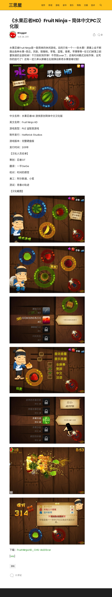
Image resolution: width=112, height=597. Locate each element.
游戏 (57, 5)
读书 (65, 5)
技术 (93, 5)
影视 (50, 5)
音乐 (72, 5)
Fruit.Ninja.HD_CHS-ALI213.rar (34, 550)
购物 (79, 5)
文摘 (86, 5)
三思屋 (15, 5)
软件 (43, 5)
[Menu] (100, 5)
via (12, 556)
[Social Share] (94, 35)
